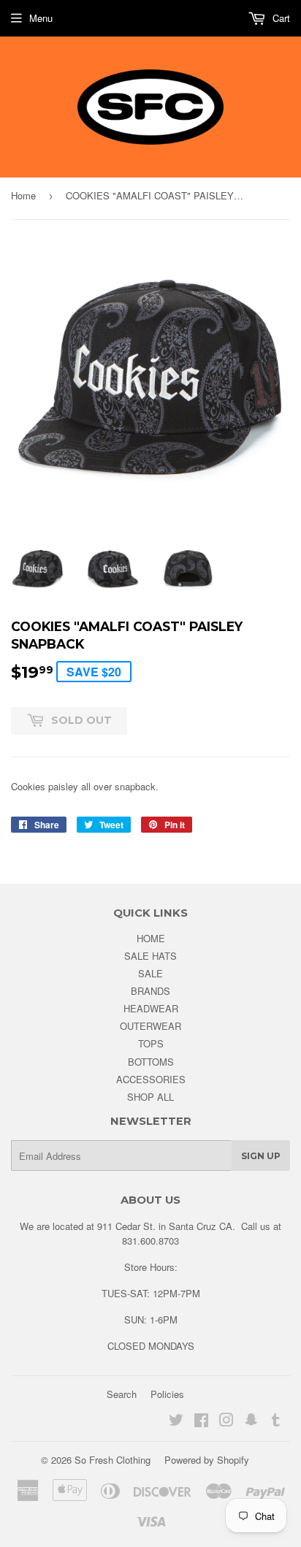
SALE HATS (150, 956)
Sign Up (261, 1155)
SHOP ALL (150, 1097)
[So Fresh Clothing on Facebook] (201, 1422)
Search (122, 1394)
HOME (151, 938)
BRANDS (150, 991)
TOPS (151, 1043)
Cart (280, 18)
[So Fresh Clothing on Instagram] (226, 1422)
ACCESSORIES (151, 1079)
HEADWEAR (150, 1008)
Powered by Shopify (206, 1460)
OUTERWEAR (150, 1026)
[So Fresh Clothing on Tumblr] (276, 1422)
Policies (167, 1394)
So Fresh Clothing (112, 1460)
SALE (150, 973)
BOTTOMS (151, 1062)
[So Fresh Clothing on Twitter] (176, 1422)
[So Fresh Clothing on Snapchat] (251, 1422)
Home (23, 195)
